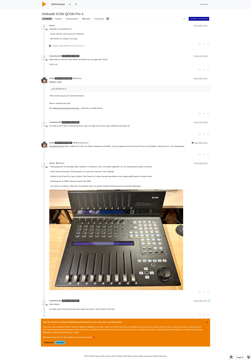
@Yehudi (60, 163)
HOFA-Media (127, 356)
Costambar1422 (55, 56)
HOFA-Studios (138, 356)
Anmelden (60, 343)
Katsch (52, 25)
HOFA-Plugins (94, 356)
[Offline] (45, 27)
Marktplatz (48, 19)
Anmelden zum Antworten (199, 19)
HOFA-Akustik (105, 356)
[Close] (207, 322)
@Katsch (78, 78)
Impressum (149, 356)
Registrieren (48, 343)
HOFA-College (117, 356)
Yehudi (51, 78)
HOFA (86, 356)
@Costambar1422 (82, 143)
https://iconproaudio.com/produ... (67, 108)
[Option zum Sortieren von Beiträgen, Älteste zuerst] (184, 19)
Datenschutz (162, 356)
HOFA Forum (58, 4)
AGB (155, 356)
